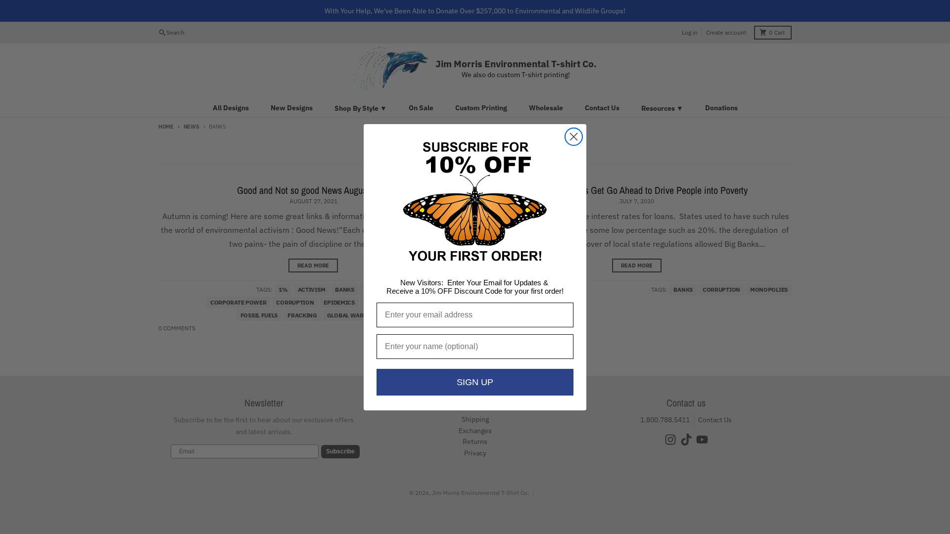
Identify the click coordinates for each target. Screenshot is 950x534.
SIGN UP (475, 382)
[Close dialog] (573, 136)
